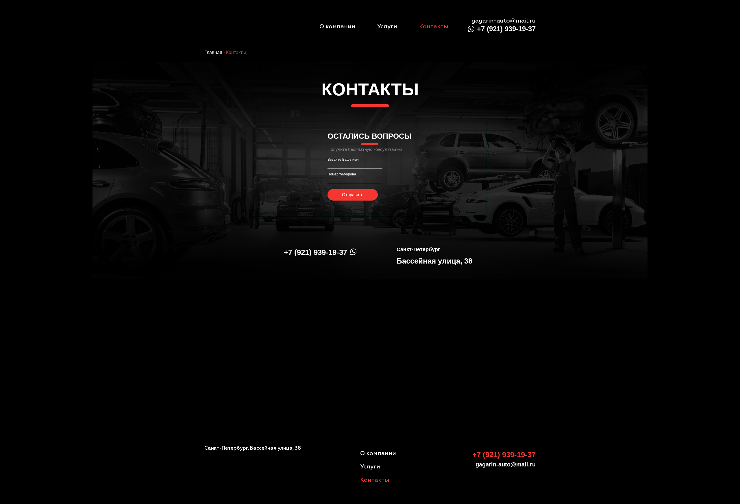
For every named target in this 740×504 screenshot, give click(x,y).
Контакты (433, 26)
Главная (213, 52)
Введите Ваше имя (343, 160)
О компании (337, 26)
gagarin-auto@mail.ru (503, 21)
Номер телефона (342, 174)
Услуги (387, 26)
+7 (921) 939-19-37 (506, 29)
